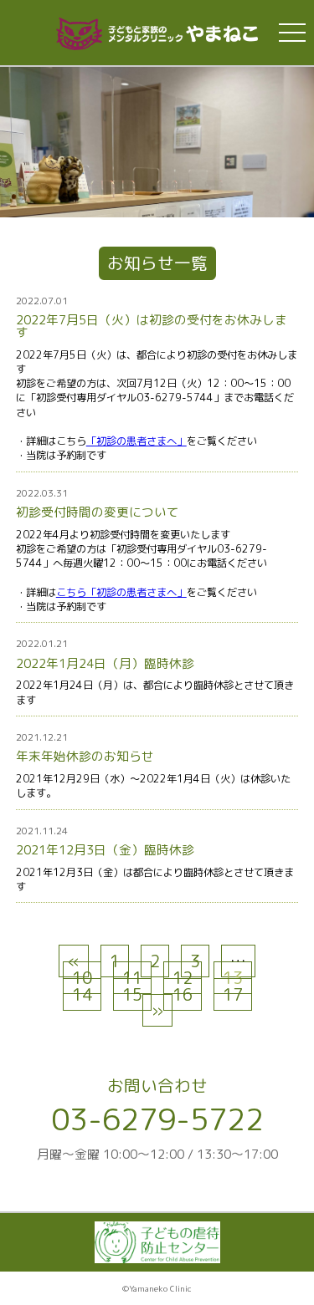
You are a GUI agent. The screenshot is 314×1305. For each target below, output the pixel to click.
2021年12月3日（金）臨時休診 (105, 850)
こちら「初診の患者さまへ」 (121, 592)
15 (132, 994)
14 (82, 994)
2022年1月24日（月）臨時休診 (105, 663)
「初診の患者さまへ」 (136, 441)
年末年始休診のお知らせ (85, 756)
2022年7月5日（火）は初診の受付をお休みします (151, 326)
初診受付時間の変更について (97, 512)
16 (182, 994)
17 (233, 994)
